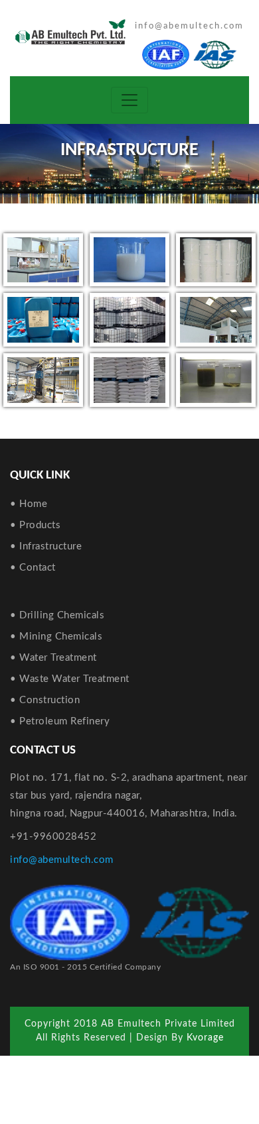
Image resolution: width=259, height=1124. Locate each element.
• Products (35, 525)
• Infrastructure (46, 546)
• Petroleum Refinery (60, 721)
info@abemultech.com (189, 26)
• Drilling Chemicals (57, 615)
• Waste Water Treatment (70, 679)
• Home (28, 504)
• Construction (45, 700)
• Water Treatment (53, 658)
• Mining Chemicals (56, 637)
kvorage (205, 1037)
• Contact (33, 568)
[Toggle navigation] (129, 100)
